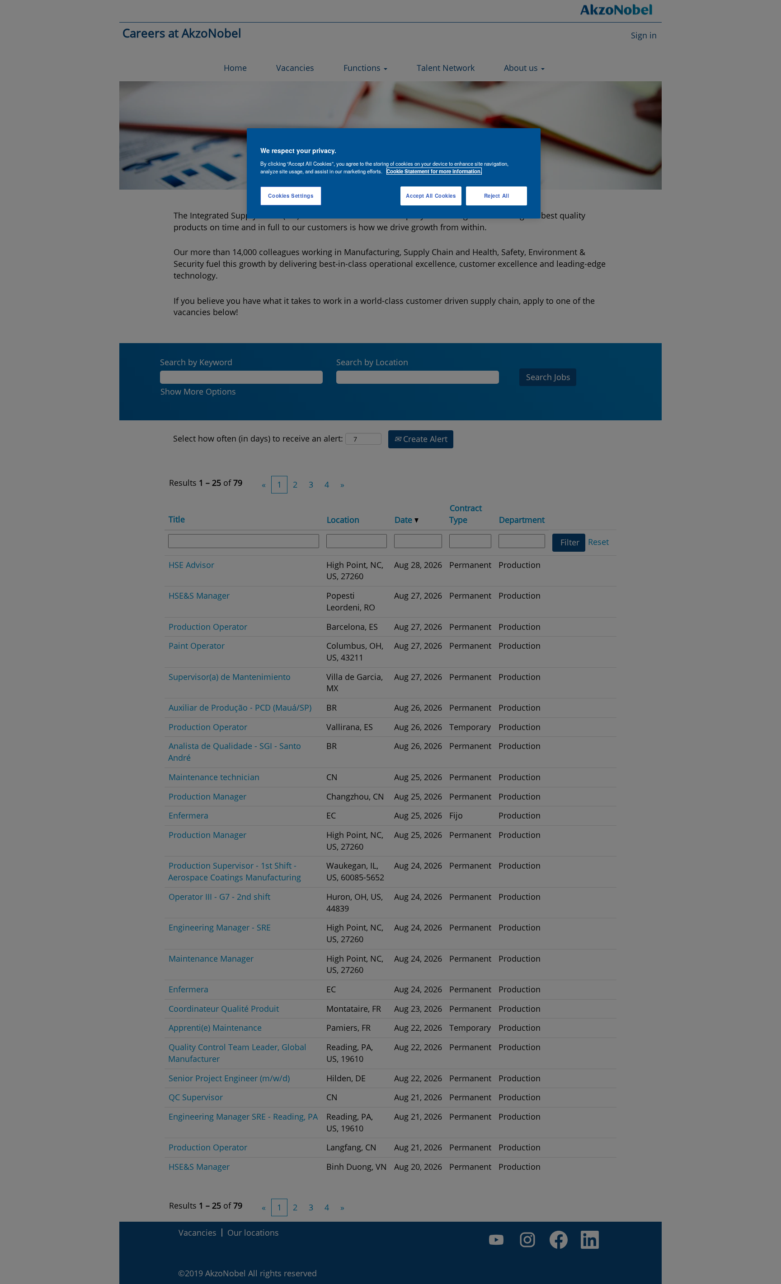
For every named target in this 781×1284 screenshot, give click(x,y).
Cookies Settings (290, 195)
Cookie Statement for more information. (434, 171)
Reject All (496, 195)
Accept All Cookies (431, 195)
